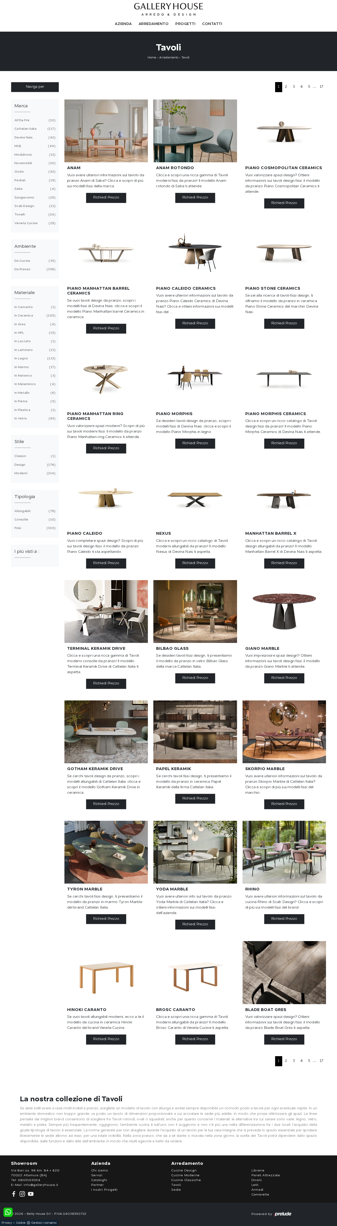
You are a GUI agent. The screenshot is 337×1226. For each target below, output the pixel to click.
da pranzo (34, 269)
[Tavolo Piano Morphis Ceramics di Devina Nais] (284, 376)
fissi (34, 528)
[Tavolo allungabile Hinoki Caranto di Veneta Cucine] (106, 972)
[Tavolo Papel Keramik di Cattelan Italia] (195, 731)
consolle (34, 519)
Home (152, 57)
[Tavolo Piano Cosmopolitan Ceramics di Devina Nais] (284, 130)
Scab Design (34, 206)
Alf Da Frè (34, 120)
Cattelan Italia (34, 128)
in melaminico (34, 384)
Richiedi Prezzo (106, 197)
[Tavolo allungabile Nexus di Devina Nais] (195, 496)
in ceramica (34, 315)
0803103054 (29, 1180)
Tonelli (34, 214)
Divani (256, 1180)
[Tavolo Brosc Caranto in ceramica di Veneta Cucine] (195, 972)
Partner (97, 1185)
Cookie (21, 1222)
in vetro (34, 418)
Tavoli (186, 57)
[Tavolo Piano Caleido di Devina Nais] (106, 496)
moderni (34, 473)
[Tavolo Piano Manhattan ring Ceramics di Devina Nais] (106, 376)
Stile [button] (19, 442)
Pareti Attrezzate (265, 1175)
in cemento (34, 307)
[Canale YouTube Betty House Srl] (29, 1193)
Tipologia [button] (24, 497)
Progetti (185, 24)
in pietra (34, 401)
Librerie (258, 1170)
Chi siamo (99, 1170)
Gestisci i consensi (44, 1222)
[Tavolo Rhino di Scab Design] (284, 852)
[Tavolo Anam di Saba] (106, 130)
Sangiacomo (34, 197)
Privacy (7, 1222)
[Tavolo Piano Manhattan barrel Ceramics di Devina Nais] (106, 251)
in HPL (34, 332)
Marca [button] (21, 106)
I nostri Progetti (104, 1189)
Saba (34, 188)
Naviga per (35, 87)
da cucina (34, 260)
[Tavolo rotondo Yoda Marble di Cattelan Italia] (195, 852)
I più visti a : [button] (26, 551)
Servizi (97, 1175)
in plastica (34, 410)
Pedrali (34, 180)
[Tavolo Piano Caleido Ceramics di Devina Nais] (195, 251)
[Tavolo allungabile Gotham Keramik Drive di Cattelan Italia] (106, 731)
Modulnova (34, 154)
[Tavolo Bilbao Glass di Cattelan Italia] (195, 611)
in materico (34, 375)
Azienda (123, 24)
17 (321, 87)
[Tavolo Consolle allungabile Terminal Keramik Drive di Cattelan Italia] (106, 611)
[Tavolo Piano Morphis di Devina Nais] (195, 376)
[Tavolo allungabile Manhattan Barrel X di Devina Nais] (284, 496)
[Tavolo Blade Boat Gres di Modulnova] (284, 972)
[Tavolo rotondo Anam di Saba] (195, 130)
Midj (34, 146)
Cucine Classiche (186, 1180)
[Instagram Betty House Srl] (22, 1193)
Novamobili (34, 163)
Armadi (257, 1189)
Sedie (176, 1189)
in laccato (34, 341)
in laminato (34, 350)
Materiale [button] (24, 293)
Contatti (212, 24)
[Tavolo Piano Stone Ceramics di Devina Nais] (284, 251)
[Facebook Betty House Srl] (14, 1193)
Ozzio (34, 171)
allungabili (34, 511)
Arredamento (154, 24)
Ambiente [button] (25, 246)
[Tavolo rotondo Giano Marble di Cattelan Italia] (284, 611)
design (34, 464)
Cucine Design (183, 1170)
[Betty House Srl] (168, 9)
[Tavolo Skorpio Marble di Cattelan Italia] (284, 731)
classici (34, 456)
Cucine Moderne (185, 1175)
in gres (34, 324)
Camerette (260, 1194)
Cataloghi (99, 1180)
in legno (34, 358)
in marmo (34, 367)
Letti (255, 1185)
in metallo (34, 392)
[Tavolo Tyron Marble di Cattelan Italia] (106, 852)
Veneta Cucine (34, 223)
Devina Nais (34, 137)
